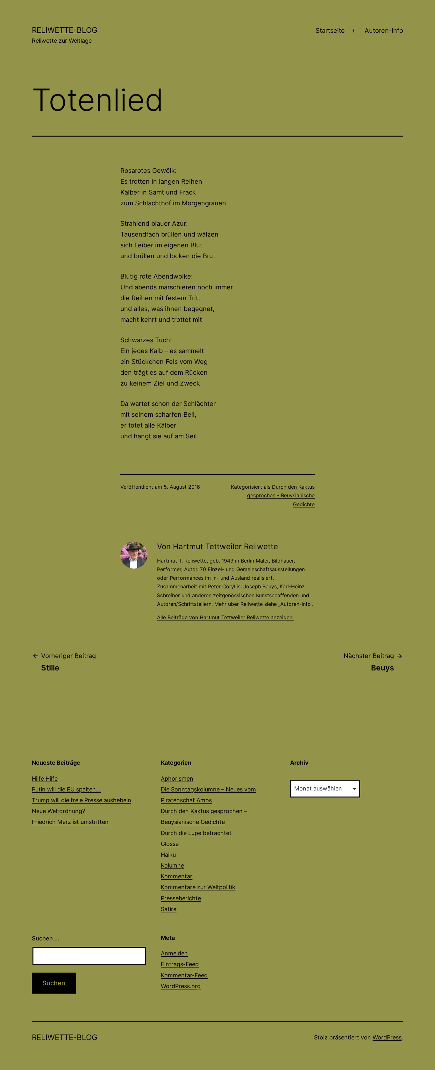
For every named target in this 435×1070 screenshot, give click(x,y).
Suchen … (45, 938)
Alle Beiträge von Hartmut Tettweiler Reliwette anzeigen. (225, 617)
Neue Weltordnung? (58, 811)
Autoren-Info (384, 30)
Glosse (170, 843)
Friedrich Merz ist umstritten (70, 821)
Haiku (168, 854)
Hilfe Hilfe (45, 778)
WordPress (387, 1037)
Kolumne (172, 865)
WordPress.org (181, 986)
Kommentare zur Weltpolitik (198, 887)
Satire (168, 909)
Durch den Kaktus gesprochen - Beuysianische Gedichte (281, 495)
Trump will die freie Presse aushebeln (81, 800)
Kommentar (176, 876)
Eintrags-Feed (180, 964)
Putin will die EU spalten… (66, 789)
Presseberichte (181, 898)
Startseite (330, 30)
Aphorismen (177, 778)
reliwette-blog (64, 30)
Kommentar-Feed (184, 975)
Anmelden (174, 953)
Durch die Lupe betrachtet (196, 833)
